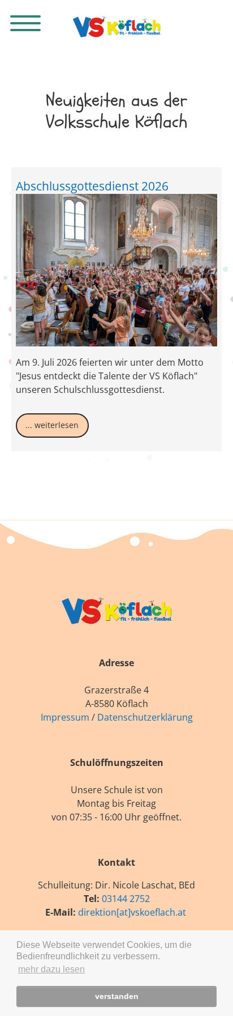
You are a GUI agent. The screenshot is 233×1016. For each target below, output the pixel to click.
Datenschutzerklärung (145, 717)
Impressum (65, 717)
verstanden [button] (117, 996)
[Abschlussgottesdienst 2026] (117, 270)
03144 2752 (126, 898)
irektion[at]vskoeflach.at (135, 912)
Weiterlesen (56, 425)
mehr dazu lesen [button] (51, 969)
